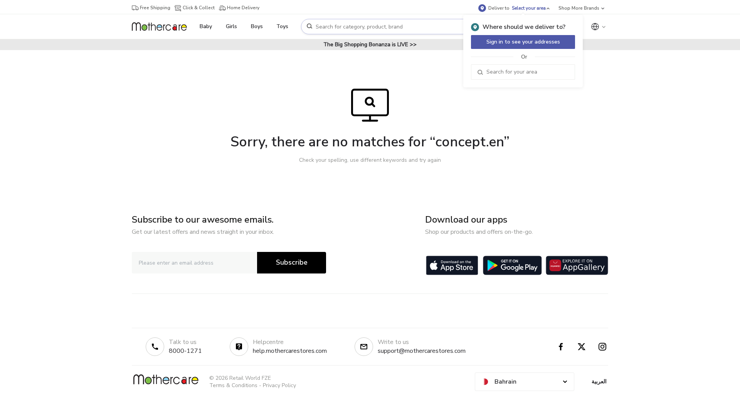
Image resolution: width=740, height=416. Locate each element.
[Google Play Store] (512, 265)
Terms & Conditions (233, 385)
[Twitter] (581, 346)
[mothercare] (162, 26)
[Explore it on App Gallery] (577, 265)
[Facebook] (561, 346)
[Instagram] (602, 346)
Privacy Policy (279, 385)
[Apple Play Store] (452, 265)
